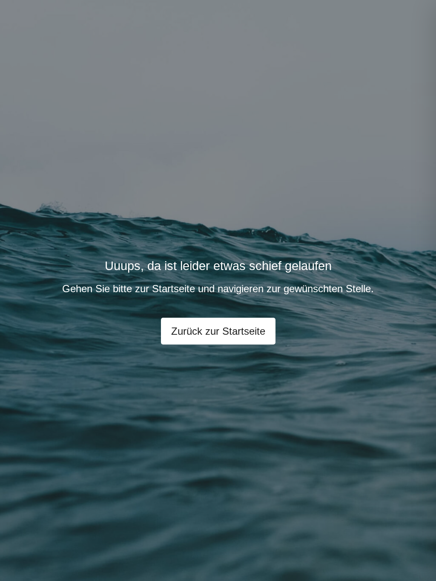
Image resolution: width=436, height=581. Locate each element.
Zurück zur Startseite (218, 331)
